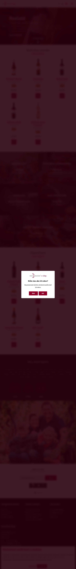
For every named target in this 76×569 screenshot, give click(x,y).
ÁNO (33, 293)
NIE (43, 293)
